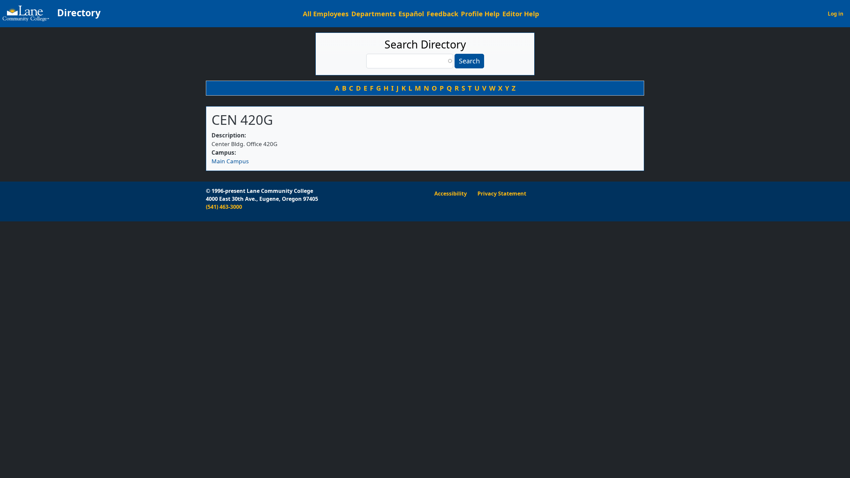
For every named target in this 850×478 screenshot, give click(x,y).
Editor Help (520, 13)
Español (411, 13)
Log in (835, 13)
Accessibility (450, 193)
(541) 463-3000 (224, 206)
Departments (373, 13)
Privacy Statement (501, 193)
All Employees (326, 13)
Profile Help (480, 13)
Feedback (442, 13)
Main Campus (230, 161)
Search (469, 60)
